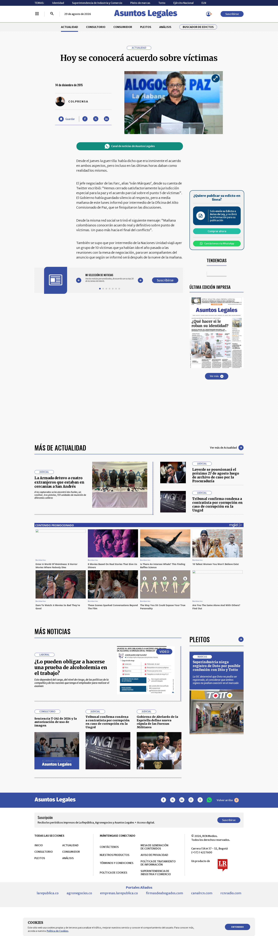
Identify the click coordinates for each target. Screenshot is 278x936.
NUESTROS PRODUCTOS (114, 855)
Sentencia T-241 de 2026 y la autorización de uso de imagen (55, 722)
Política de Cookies (57, 931)
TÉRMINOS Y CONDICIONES (116, 863)
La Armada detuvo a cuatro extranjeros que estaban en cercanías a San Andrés (59, 482)
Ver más (214, 376)
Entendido (237, 927)
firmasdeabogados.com (164, 893)
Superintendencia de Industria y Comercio (97, 2)
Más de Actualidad (60, 447)
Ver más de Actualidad (223, 447)
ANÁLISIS (165, 27)
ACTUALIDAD (69, 27)
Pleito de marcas (140, 2)
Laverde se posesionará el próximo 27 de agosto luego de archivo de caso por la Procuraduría (215, 475)
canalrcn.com (201, 893)
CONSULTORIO (95, 27)
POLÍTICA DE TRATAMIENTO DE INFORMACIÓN (158, 863)
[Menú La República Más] (37, 14)
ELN (204, 2)
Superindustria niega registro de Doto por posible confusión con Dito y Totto (216, 666)
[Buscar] (52, 14)
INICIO (38, 845)
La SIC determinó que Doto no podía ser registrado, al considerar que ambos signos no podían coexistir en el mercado (216, 680)
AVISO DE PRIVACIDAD (154, 855)
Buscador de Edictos (198, 27)
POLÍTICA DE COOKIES (113, 872)
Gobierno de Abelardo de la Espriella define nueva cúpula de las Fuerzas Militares (157, 722)
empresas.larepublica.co (119, 893)
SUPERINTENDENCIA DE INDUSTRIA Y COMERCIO (156, 872)
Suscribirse (232, 14)
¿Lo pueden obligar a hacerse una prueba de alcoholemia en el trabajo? (70, 667)
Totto (161, 2)
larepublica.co (48, 893)
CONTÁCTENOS (109, 847)
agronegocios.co (79, 893)
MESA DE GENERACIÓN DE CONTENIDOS (154, 847)
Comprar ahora (217, 231)
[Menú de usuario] (208, 14)
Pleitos (200, 639)
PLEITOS (145, 27)
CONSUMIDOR (122, 27)
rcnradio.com (230, 893)
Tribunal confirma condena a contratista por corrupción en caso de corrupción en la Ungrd (217, 504)
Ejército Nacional (183, 2)
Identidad (58, 2)
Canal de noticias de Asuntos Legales (133, 146)
